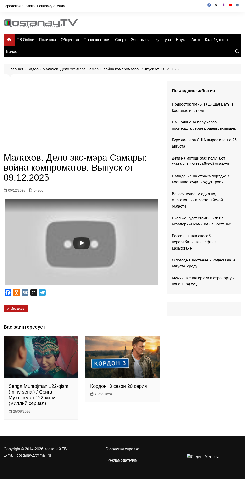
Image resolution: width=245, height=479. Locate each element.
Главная (15, 69)
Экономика (140, 40)
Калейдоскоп (216, 40)
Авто (195, 40)
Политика (47, 40)
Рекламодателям (51, 6)
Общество (70, 40)
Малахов (17, 308)
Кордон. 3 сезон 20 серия (118, 386)
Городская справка (19, 6)
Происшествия (97, 40)
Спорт (120, 40)
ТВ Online (25, 40)
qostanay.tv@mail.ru (34, 455)
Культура (163, 40)
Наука (181, 40)
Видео (11, 51)
